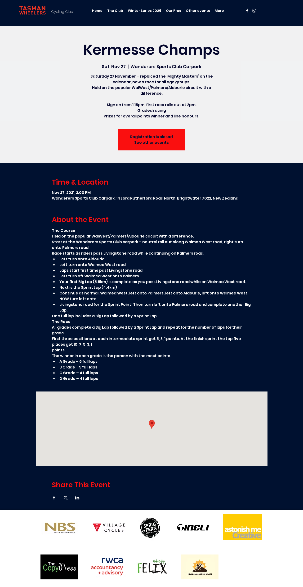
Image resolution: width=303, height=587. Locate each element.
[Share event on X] (65, 497)
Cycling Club (62, 11)
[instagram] (254, 10)
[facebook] (247, 10)
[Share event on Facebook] (54, 497)
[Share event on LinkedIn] (77, 497)
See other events (151, 142)
